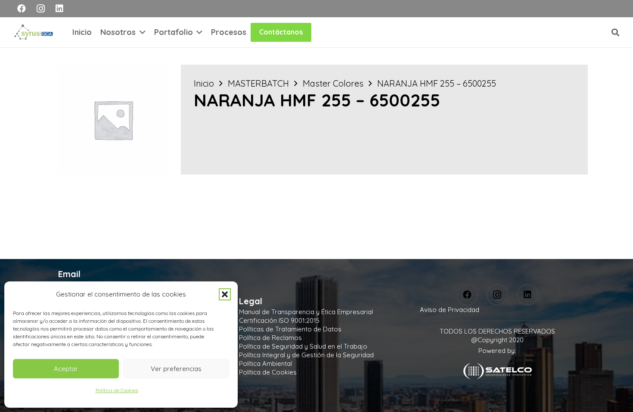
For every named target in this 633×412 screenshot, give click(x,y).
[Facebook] (21, 8)
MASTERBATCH (258, 83)
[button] (224, 294)
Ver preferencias (176, 369)
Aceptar (66, 369)
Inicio (204, 83)
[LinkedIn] (59, 8)
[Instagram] (40, 8)
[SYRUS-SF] (34, 32)
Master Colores (333, 83)
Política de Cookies (117, 390)
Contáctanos (281, 32)
